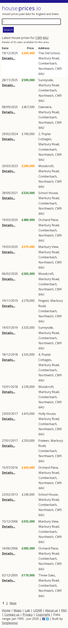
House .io (21, 8)
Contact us (11, 614)
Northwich (46, 69)
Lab (27, 610)
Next (13, 603)
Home (6, 610)
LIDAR (37, 610)
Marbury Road (49, 58)
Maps (18, 610)
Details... (8, 58)
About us (51, 610)
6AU (46, 38)
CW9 (39, 38)
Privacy (28, 614)
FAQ (64, 610)
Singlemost (10, 623)
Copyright (43, 614)
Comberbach (48, 63)
